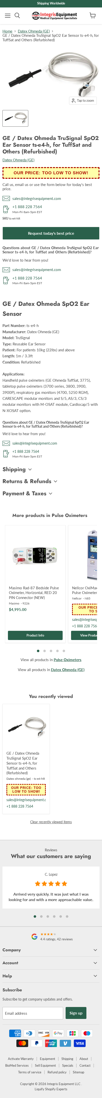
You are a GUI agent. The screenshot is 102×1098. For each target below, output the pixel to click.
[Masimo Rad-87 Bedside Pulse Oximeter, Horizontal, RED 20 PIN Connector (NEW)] (35, 555)
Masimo (14, 603)
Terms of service (29, 1072)
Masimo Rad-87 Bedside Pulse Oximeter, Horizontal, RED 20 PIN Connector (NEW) (34, 593)
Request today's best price (51, 233)
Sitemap (78, 1072)
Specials (67, 1065)
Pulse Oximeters (67, 659)
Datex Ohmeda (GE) (34, 31)
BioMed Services (17, 1065)
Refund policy (57, 1072)
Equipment (47, 1059)
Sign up (76, 1012)
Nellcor (76, 598)
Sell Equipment (45, 1065)
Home (7, 31)
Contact (85, 1065)
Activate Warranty (21, 1059)
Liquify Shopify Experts (51, 1089)
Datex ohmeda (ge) (18, 778)
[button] (35, 916)
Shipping (67, 1059)
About (83, 1059)
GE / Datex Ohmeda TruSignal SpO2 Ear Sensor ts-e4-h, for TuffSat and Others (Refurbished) (22, 763)
